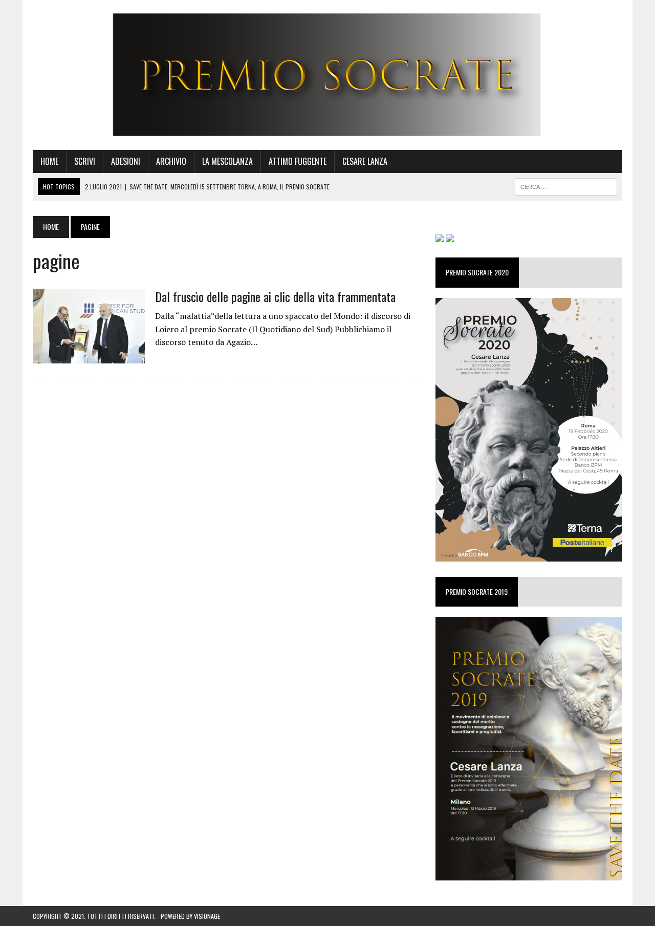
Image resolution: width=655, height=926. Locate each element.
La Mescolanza (227, 161)
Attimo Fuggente (297, 161)
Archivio (171, 161)
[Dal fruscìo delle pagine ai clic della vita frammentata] (89, 356)
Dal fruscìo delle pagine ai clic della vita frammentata (275, 296)
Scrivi (84, 161)
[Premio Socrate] (327, 75)
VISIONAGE (207, 916)
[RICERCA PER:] (566, 185)
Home (49, 161)
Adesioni (125, 161)
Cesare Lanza (364, 161)
